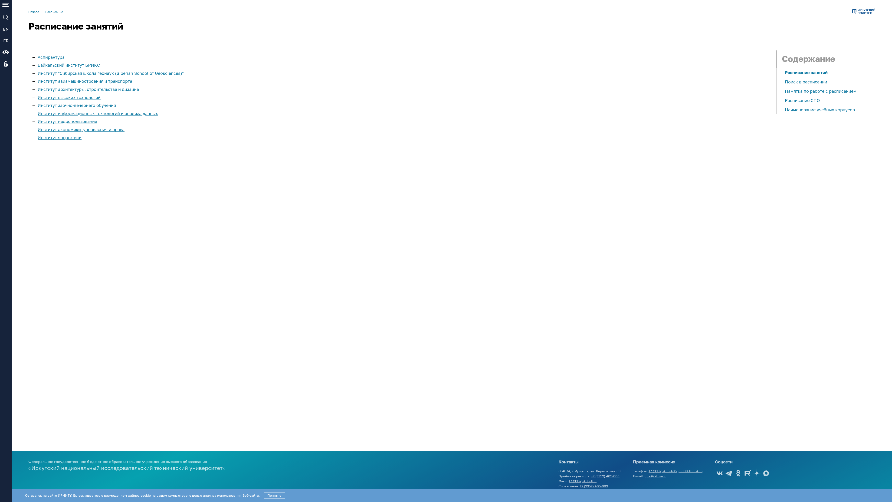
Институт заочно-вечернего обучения (77, 105)
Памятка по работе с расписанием (820, 91)
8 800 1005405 (690, 471)
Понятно (274, 495)
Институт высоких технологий (69, 97)
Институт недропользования (67, 121)
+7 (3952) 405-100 (583, 481)
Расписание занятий (806, 72)
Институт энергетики (60, 137)
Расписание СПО (802, 100)
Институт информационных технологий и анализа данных (98, 113)
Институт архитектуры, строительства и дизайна (88, 89)
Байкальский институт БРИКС (69, 65)
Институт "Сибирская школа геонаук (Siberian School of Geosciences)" (111, 73)
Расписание (54, 12)
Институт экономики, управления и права (81, 129)
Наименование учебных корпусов (820, 109)
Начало (33, 12)
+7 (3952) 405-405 (663, 471)
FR (6, 40)
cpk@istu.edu (655, 476)
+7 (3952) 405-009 (594, 486)
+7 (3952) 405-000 (605, 476)
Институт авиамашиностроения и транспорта (85, 81)
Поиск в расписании (806, 81)
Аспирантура (51, 57)
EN (6, 29)
